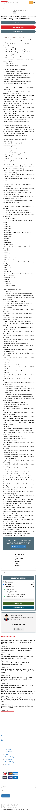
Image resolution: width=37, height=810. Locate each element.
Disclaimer (8, 759)
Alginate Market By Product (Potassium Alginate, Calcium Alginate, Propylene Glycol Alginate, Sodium (17, 650)
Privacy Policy (9, 757)
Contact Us (8, 752)
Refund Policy (9, 762)
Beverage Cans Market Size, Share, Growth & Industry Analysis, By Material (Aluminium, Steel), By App (18, 699)
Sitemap (7, 764)
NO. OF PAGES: (19, 558)
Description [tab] (18, 23)
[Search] (14, 12)
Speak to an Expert (18, 546)
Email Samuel (18, 629)
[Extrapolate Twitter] (18, 738)
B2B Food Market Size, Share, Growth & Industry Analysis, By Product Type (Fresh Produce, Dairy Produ (17, 679)
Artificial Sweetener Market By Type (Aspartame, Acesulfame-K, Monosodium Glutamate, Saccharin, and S (18, 671)
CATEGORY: (18, 565)
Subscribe (6, 796)
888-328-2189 (6, 728)
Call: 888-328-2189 (18, 625)
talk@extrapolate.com (8, 726)
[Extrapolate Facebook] (1, 736)
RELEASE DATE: (19, 554)
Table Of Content (18, 27)
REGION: (17, 561)
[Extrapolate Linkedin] (2, 740)
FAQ (6, 754)
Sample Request (18, 31)
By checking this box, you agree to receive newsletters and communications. (17, 791)
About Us (8, 749)
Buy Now (18, 600)
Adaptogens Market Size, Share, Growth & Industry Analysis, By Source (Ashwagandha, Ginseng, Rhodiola (18, 642)
